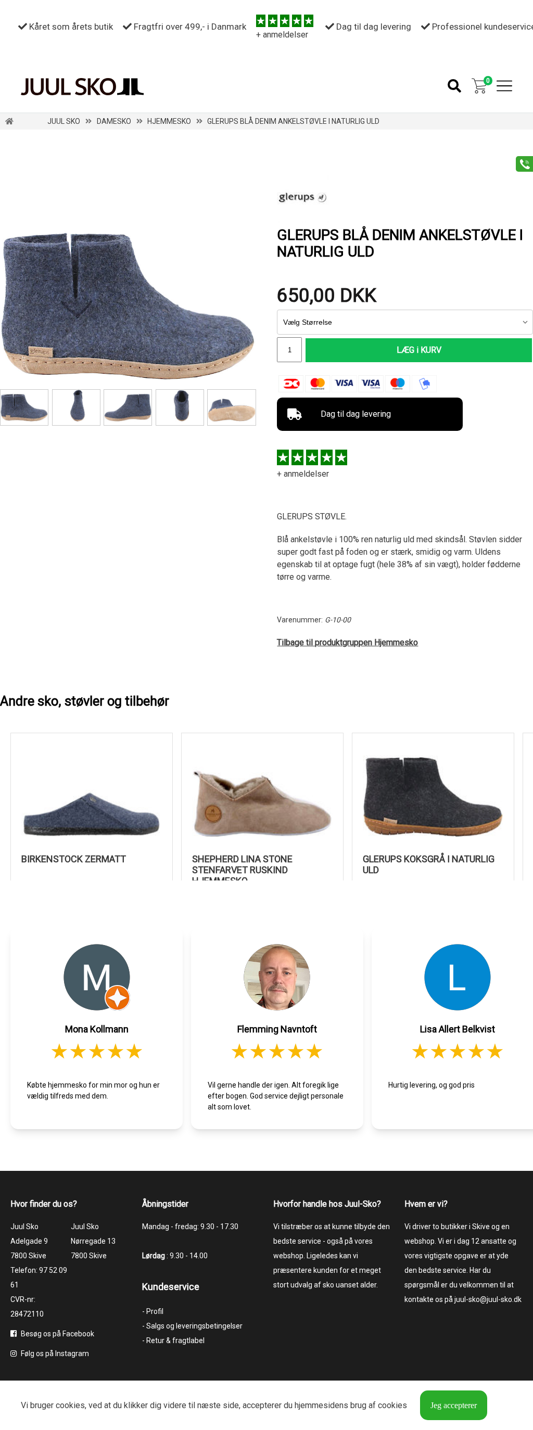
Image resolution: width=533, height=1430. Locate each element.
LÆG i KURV (419, 350)
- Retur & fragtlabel (173, 1340)
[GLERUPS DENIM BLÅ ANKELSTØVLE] (76, 407)
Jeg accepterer (453, 1405)
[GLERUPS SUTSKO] (180, 407)
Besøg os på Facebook (56, 1334)
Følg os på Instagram (54, 1353)
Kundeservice (170, 1286)
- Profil (152, 1311)
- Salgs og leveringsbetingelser (192, 1326)
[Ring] (521, 163)
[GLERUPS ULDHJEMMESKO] (231, 407)
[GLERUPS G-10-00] (128, 407)
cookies (70, 1405)
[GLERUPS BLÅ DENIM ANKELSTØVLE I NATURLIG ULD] (128, 378)
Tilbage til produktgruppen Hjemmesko (347, 642)
